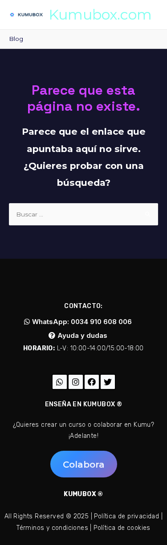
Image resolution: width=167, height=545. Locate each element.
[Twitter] (108, 382)
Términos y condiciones (52, 528)
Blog (16, 38)
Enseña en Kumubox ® (83, 404)
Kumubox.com (100, 14)
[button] (78, 321)
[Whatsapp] (60, 382)
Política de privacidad (126, 516)
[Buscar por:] (83, 214)
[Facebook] (92, 382)
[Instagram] (76, 382)
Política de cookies (122, 528)
